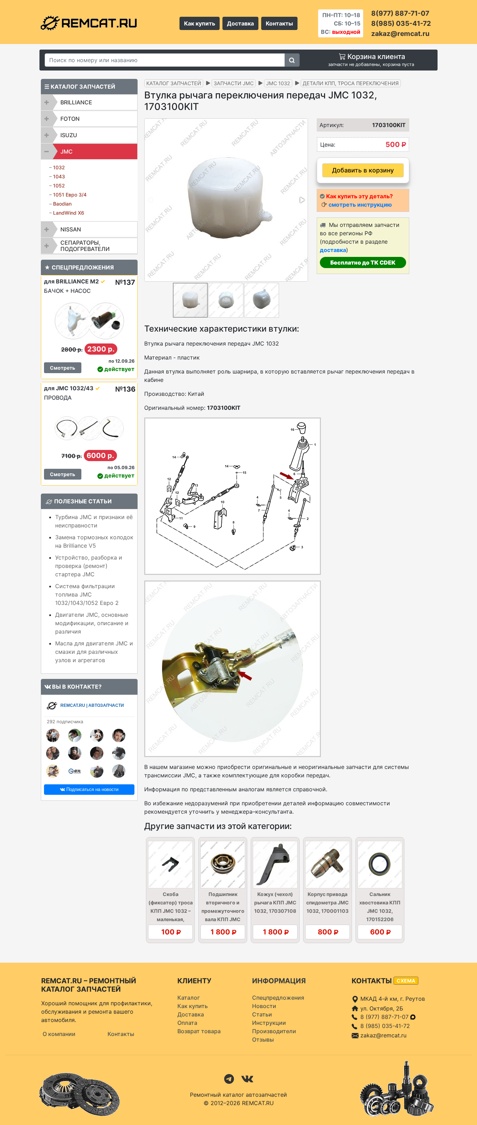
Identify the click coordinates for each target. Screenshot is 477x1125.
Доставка (240, 23)
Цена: (327, 144)
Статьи (262, 1014)
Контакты (279, 23)
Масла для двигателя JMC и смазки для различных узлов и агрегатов (94, 652)
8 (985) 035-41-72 (385, 1025)
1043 (59, 176)
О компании (59, 1033)
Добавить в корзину (363, 170)
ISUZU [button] (68, 135)
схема (406, 981)
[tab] (89, 102)
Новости (264, 1005)
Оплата (187, 1022)
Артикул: (329, 124)
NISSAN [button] (70, 229)
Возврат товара (199, 1031)
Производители (274, 1031)
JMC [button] (66, 151)
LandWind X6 (68, 213)
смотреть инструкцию (360, 204)
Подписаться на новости (91, 789)
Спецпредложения (278, 997)
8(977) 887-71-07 (400, 13)
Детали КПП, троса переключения (351, 83)
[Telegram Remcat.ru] (229, 1078)
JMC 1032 (278, 83)
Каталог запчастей (173, 83)
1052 (59, 185)
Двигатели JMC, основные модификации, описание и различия (92, 623)
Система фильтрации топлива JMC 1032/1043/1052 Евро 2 (87, 594)
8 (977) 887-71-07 (385, 1016)
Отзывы (263, 1039)
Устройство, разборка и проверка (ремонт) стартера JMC (88, 566)
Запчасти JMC (234, 83)
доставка (333, 249)
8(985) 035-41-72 (401, 23)
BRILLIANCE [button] (76, 102)
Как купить (199, 23)
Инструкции (269, 1022)
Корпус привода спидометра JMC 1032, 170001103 (327, 902)
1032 (59, 167)
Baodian (62, 204)
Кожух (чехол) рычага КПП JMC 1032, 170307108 (275, 902)
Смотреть (62, 368)
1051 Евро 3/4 (70, 195)
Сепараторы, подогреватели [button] (85, 245)
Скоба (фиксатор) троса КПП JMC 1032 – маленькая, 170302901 (170, 911)
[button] (301, 200)
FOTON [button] (70, 118)
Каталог (188, 997)
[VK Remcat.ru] (247, 1078)
